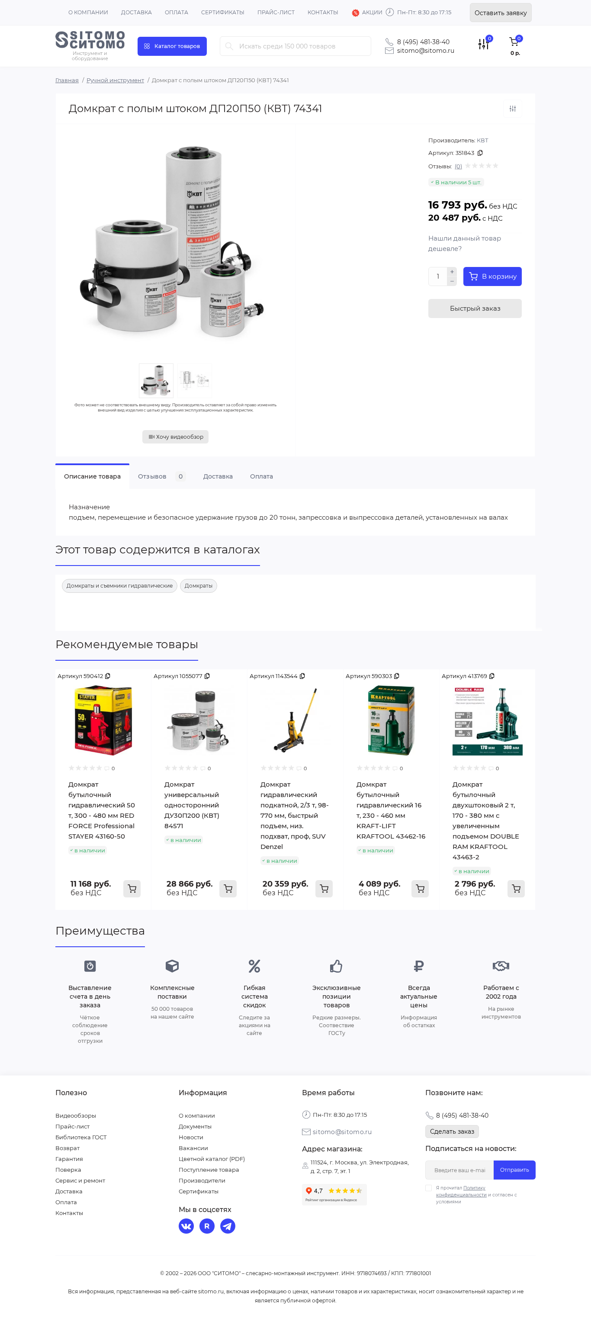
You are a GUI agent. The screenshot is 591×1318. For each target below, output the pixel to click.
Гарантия (69, 1158)
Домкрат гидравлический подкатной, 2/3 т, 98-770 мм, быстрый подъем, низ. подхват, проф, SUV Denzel (294, 815)
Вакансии (193, 1147)
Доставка (136, 12)
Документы (195, 1126)
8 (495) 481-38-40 (423, 42)
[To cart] (132, 888)
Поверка (68, 1169)
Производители (202, 1180)
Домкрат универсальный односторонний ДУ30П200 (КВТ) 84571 (191, 805)
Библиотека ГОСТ (81, 1137)
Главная (67, 80)
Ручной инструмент (115, 80)
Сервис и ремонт (80, 1180)
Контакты (323, 12)
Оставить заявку (501, 13)
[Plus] (452, 271)
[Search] (229, 46)
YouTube (208, 1227)
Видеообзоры (75, 1115)
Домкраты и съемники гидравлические (120, 585)
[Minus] (452, 281)
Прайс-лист (276, 12)
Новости (191, 1137)
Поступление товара (209, 1169)
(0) (458, 166)
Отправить (514, 1170)
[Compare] (138, 682)
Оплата (176, 12)
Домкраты (198, 585)
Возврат (67, 1147)
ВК (187, 1227)
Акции (372, 12)
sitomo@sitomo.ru (425, 51)
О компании (88, 12)
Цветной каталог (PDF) (212, 1158)
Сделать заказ (452, 1131)
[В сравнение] (512, 109)
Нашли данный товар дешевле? (464, 243)
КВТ (482, 140)
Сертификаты (222, 12)
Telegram (229, 1227)
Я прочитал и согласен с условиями (476, 1195)
